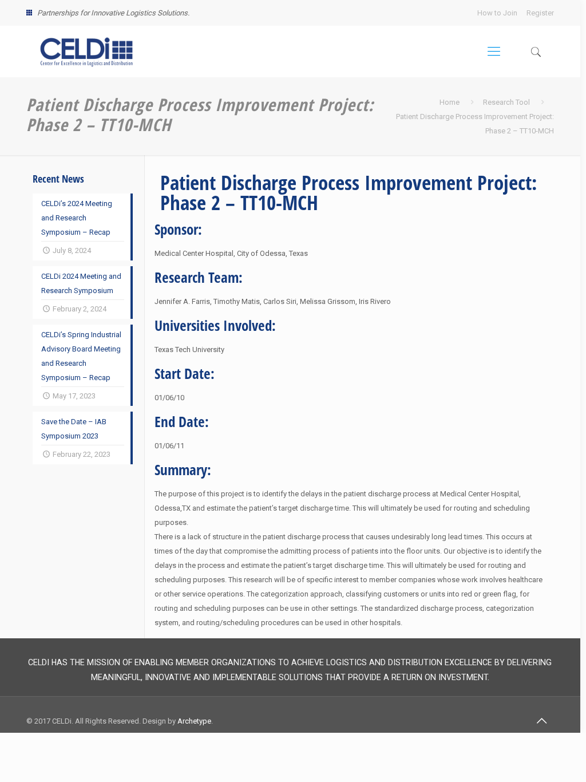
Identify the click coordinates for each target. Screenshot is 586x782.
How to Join (497, 13)
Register (540, 13)
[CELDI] (86, 51)
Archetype (194, 721)
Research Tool (506, 102)
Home (450, 102)
